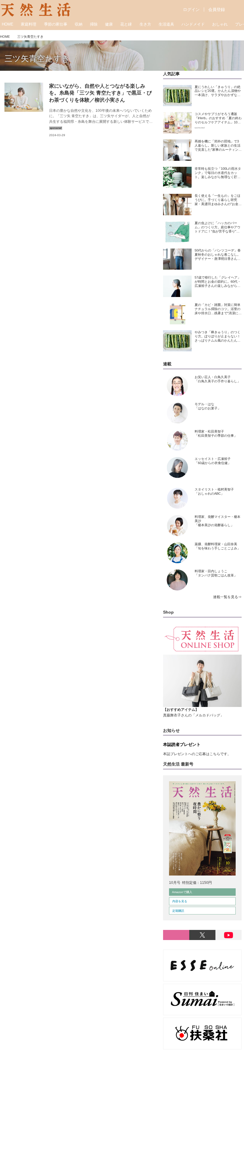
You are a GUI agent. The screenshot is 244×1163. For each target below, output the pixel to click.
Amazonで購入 (182, 892)
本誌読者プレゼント (182, 744)
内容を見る (179, 901)
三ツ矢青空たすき (37, 58)
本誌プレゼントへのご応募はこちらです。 (197, 754)
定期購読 (178, 910)
